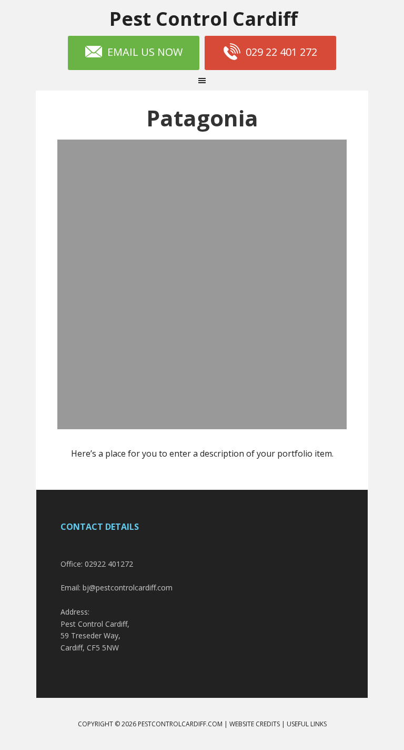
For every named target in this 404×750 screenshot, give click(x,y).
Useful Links (307, 723)
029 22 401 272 (281, 52)
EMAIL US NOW (145, 52)
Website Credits (254, 723)
